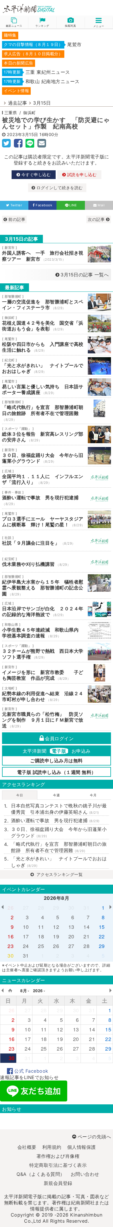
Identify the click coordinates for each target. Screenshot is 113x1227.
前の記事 (16, 219)
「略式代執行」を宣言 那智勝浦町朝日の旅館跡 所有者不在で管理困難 (56, 411)
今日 (19, 795)
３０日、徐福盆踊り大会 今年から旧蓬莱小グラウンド (56, 455)
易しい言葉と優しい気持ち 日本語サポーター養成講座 (56, 387)
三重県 (10, 112)
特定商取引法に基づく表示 (58, 1165)
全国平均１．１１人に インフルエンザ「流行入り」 (56, 476)
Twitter (16, 205)
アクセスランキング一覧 (59, 874)
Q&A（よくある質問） (41, 1174)
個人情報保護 (81, 1147)
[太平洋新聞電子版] (28, 9)
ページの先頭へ (94, 1137)
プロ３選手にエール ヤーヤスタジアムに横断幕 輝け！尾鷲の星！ (56, 519)
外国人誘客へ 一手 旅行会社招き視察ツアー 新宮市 (56, 253)
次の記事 (97, 219)
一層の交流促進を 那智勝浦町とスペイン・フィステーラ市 (56, 302)
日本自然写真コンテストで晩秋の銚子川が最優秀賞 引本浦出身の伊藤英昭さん (59, 809)
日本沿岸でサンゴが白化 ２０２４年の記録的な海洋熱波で (56, 609)
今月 (93, 795)
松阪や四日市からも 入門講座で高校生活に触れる (56, 344)
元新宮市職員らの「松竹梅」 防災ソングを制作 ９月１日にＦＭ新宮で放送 (56, 718)
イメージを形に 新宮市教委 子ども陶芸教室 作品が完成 (56, 672)
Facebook (44, 205)
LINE (73, 205)
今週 (56, 795)
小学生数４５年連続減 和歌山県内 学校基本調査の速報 (56, 630)
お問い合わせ (85, 1174)
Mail (101, 205)
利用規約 (51, 1147)
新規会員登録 (58, 1183)
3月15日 (42, 103)
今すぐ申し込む (35, 174)
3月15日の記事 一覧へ (85, 275)
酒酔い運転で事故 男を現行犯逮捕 (56, 498)
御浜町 (29, 112)
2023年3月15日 (22, 134)
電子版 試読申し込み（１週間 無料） (56, 772)
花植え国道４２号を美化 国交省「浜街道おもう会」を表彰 (56, 323)
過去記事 (17, 103)
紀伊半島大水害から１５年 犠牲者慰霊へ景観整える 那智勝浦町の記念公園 (56, 585)
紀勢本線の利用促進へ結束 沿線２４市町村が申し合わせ (56, 694)
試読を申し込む (81, 174)
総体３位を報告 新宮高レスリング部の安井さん (56, 434)
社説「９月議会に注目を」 (56, 540)
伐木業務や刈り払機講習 (56, 561)
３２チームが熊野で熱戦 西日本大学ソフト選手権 (56, 651)
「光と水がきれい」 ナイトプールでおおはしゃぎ (56, 365)
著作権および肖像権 (58, 1156)
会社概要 (27, 1147)
